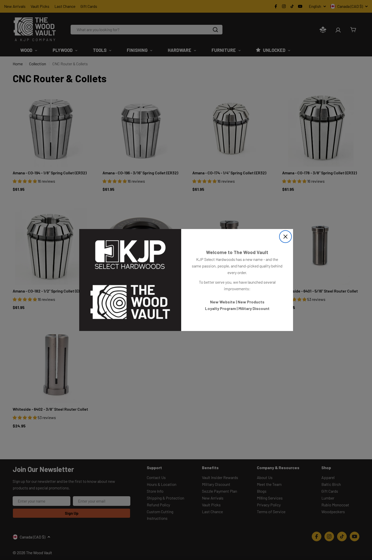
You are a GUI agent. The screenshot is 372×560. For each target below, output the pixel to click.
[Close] (285, 237)
